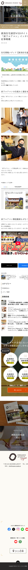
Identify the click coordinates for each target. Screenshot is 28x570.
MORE (18, 419)
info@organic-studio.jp (15, 466)
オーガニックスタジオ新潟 (7, 25)
